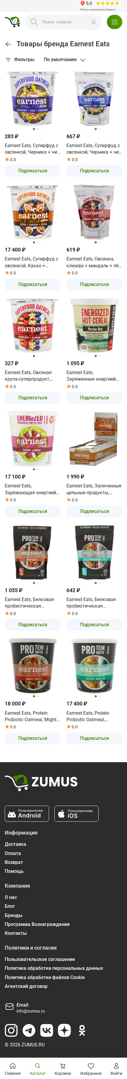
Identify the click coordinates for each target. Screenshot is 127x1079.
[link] (8, 44)
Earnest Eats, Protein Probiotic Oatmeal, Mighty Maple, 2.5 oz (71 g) (32, 716)
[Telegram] (28, 1030)
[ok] (82, 1030)
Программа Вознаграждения (37, 924)
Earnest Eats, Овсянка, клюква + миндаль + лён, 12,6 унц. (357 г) (94, 262)
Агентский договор (26, 986)
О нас (11, 897)
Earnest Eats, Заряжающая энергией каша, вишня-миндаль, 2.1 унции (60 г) (30, 489)
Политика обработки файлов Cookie (45, 977)
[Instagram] (11, 1030)
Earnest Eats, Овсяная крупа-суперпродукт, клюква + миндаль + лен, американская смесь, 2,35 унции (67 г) (32, 376)
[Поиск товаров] (34, 22)
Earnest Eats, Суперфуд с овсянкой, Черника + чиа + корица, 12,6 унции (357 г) (94, 149)
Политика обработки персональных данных (54, 968)
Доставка (15, 844)
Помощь (14, 871)
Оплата (13, 853)
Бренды (13, 915)
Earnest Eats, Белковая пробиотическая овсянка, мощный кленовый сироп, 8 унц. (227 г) (30, 603)
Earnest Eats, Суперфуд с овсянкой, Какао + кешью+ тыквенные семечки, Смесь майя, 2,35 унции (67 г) (31, 262)
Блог (10, 906)
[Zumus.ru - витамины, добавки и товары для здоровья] (12, 22)
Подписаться (32, 171)
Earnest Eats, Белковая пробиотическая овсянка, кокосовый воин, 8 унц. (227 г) (91, 603)
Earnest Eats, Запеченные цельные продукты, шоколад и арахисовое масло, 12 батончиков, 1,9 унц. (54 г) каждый (93, 489)
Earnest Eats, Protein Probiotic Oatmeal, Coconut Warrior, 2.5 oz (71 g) (90, 716)
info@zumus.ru (31, 1011)
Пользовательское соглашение (40, 959)
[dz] (64, 1030)
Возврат (14, 862)
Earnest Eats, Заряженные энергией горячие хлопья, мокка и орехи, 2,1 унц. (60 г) (93, 376)
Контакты (16, 933)
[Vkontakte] (46, 1030)
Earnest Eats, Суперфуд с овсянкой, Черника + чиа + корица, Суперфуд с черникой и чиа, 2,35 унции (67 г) (32, 149)
